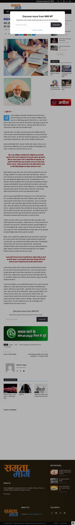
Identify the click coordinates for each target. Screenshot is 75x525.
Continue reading (37, 30)
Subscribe (56, 25)
